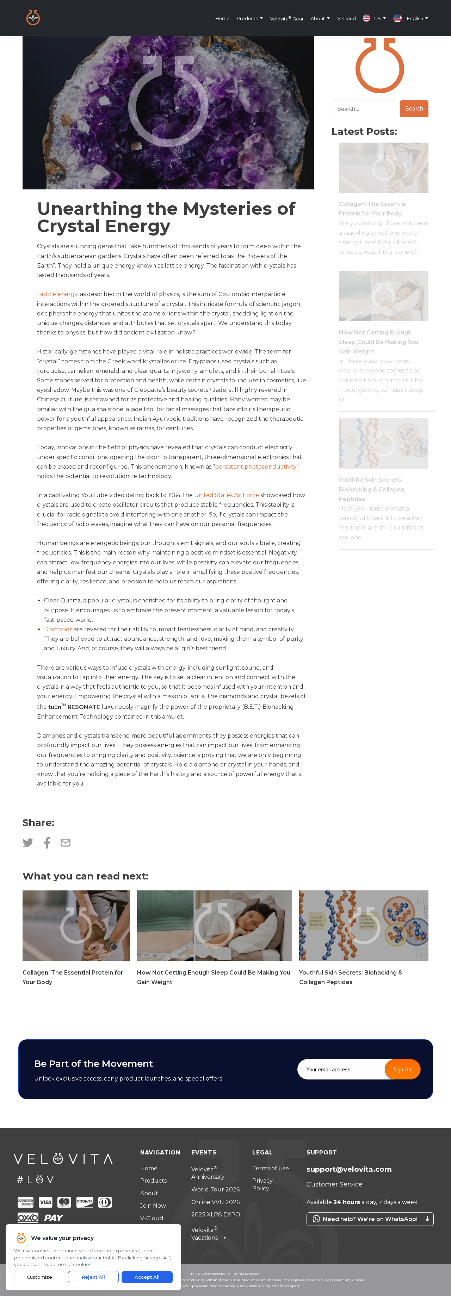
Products (247, 18)
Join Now (153, 1205)
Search (414, 109)
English (415, 18)
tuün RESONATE (74, 707)
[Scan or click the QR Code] (370, 1229)
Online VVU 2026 (215, 1202)
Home (222, 18)
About (318, 18)
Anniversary (207, 1173)
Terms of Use (270, 1168)
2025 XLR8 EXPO (215, 1214)
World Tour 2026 (215, 1189)
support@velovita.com (349, 1169)
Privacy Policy (262, 1184)
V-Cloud (346, 18)
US (377, 18)
